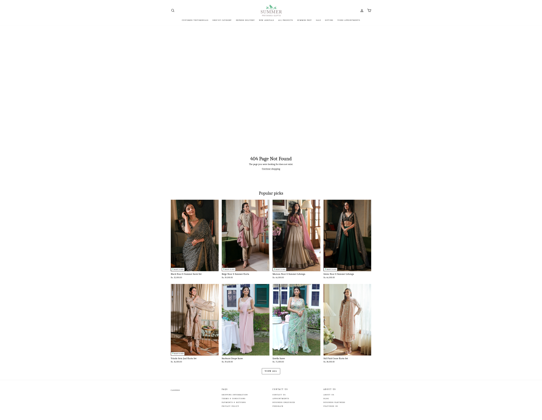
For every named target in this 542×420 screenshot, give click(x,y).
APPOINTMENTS (281, 399)
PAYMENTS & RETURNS (234, 402)
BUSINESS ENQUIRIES (284, 402)
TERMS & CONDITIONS (233, 399)
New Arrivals (266, 20)
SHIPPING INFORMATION (235, 395)
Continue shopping (271, 169)
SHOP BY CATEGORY (222, 20)
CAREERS (175, 390)
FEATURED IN (331, 406)
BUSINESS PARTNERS (334, 402)
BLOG (326, 399)
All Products (285, 20)
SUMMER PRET (304, 20)
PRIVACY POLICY (230, 406)
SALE (318, 20)
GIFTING (329, 20)
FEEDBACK (278, 406)
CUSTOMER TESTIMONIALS (195, 20)
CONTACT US (279, 395)
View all (271, 371)
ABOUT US (329, 395)
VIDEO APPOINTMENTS (348, 20)
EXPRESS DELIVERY (245, 20)
